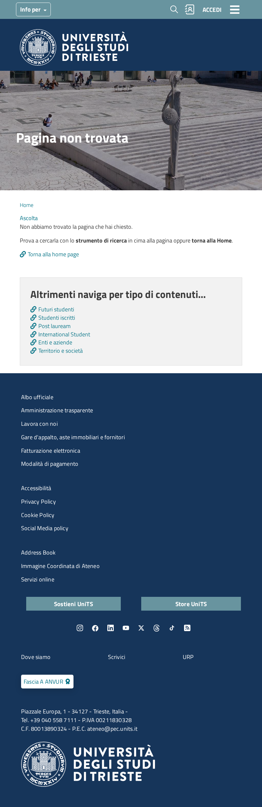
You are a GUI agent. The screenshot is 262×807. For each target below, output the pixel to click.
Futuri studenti (56, 309)
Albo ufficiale (37, 397)
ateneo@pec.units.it (112, 728)
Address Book (38, 552)
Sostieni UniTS (73, 603)
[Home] (74, 49)
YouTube (126, 628)
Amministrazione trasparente (57, 410)
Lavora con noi (39, 423)
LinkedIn (110, 628)
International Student (64, 334)
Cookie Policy (38, 515)
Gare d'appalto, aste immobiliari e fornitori (73, 437)
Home (27, 205)
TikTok (172, 628)
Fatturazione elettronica (50, 450)
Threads (156, 628)
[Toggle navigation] (235, 9)
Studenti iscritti (56, 317)
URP (188, 657)
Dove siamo (35, 657)
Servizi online (37, 579)
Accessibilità (36, 488)
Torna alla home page (53, 254)
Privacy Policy (38, 501)
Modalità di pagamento (49, 463)
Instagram (80, 628)
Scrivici (117, 657)
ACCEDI (212, 9)
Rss (187, 628)
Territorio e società (60, 350)
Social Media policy (44, 528)
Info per (31, 9)
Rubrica (189, 9)
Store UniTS (191, 603)
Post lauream (54, 326)
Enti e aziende (55, 342)
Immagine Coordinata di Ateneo (60, 566)
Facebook (95, 628)
